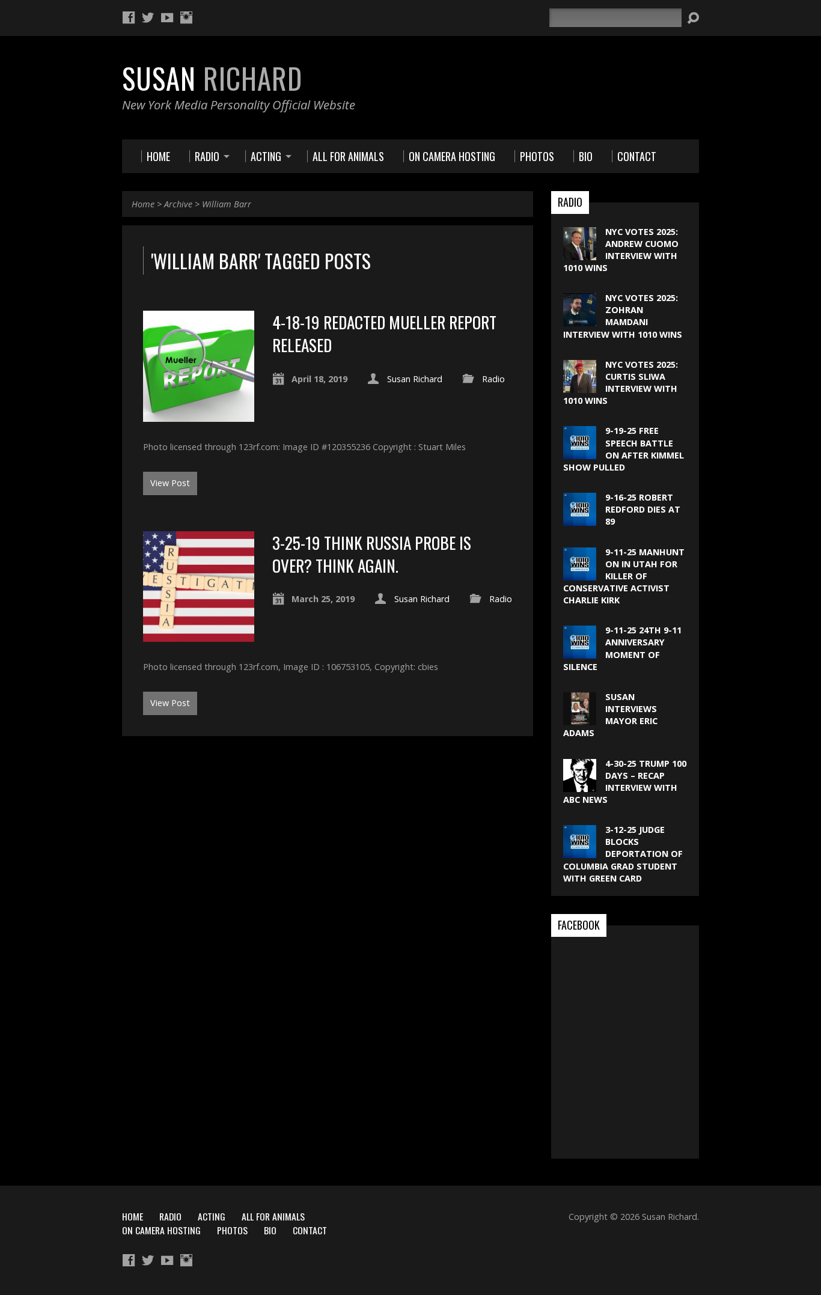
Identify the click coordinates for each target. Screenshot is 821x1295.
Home (143, 204)
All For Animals (273, 1216)
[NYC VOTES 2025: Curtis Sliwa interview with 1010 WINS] (579, 386)
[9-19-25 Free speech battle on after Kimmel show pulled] (579, 453)
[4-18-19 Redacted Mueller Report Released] (198, 415)
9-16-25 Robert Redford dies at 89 (642, 509)
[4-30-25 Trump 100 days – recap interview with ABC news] (579, 785)
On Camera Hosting (161, 1230)
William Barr (226, 204)
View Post (170, 483)
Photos (232, 1230)
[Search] (693, 18)
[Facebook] (129, 17)
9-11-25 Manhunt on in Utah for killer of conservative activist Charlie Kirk (624, 576)
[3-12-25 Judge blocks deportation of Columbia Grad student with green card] (579, 852)
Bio (270, 1230)
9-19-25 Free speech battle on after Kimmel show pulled (623, 448)
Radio (493, 379)
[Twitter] (148, 17)
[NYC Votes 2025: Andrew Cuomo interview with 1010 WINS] (579, 253)
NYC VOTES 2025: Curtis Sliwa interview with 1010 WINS (620, 382)
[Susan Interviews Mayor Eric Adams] (579, 719)
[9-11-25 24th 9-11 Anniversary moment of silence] (579, 652)
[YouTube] (167, 17)
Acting (211, 1216)
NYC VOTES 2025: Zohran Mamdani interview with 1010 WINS (622, 316)
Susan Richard (414, 379)
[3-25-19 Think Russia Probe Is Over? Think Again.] (198, 635)
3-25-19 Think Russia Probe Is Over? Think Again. (371, 553)
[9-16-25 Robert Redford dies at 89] (579, 519)
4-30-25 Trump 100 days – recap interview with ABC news (624, 781)
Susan (212, 78)
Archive (178, 204)
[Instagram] (186, 17)
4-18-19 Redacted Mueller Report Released (384, 333)
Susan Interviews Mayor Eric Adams (610, 715)
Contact (310, 1230)
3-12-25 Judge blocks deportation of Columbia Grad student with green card (623, 854)
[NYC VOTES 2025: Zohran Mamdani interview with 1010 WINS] (579, 320)
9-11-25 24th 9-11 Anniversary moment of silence (622, 648)
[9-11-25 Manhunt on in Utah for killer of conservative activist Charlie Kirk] (579, 573)
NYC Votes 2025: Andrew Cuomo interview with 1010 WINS (621, 249)
